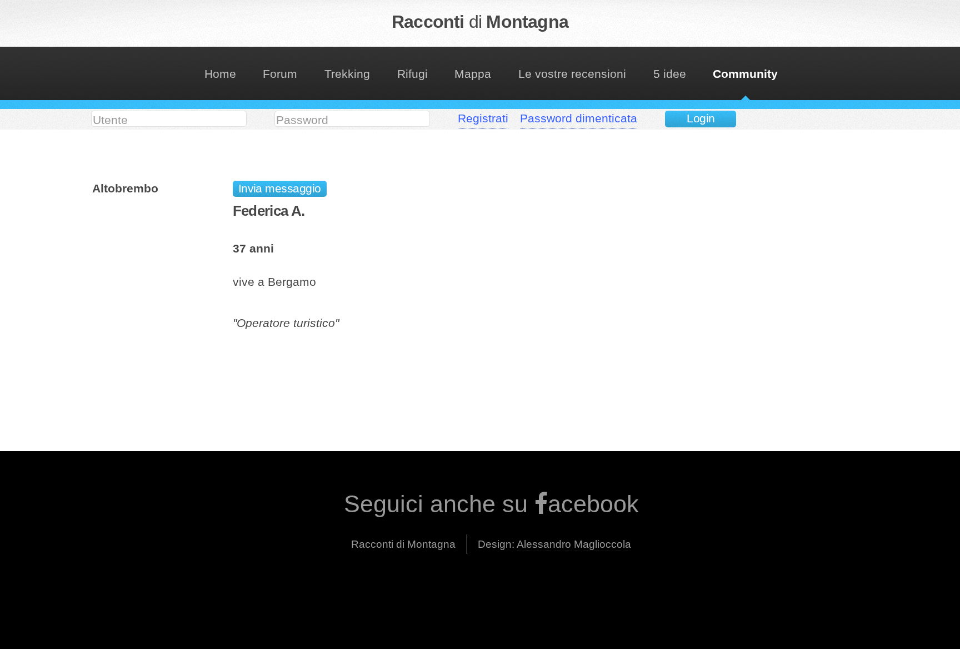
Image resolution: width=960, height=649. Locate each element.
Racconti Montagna (480, 22)
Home (220, 74)
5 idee (669, 74)
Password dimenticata (578, 118)
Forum (280, 74)
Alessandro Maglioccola (574, 544)
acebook (593, 504)
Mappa (472, 74)
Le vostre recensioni (572, 74)
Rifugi (412, 74)
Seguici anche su (439, 504)
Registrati (483, 118)
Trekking (347, 74)
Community (745, 74)
